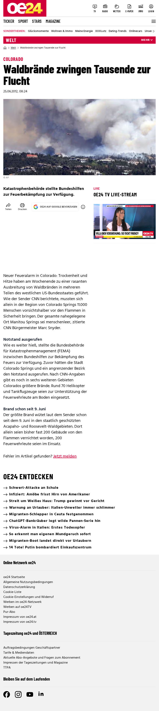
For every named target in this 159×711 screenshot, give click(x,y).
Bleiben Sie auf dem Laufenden (26, 678)
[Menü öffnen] (153, 21)
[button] (100, 232)
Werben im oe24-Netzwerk (22, 602)
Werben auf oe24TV (17, 607)
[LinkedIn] (41, 694)
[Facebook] (6, 694)
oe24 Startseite (14, 577)
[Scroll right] (154, 31)
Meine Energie (84, 31)
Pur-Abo (9, 612)
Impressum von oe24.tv (19, 622)
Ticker (8, 21)
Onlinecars (135, 31)
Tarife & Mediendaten (18, 652)
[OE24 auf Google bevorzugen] (83, 206)
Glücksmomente (38, 31)
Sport (23, 21)
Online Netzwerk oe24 (19, 562)
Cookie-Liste (12, 592)
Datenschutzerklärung (19, 587)
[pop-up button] (142, 232)
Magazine (53, 21)
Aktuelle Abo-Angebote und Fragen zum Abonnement (41, 657)
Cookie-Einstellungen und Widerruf (28, 597)
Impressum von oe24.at (19, 617)
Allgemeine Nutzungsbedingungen (28, 582)
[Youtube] (29, 694)
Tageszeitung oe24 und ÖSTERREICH (30, 633)
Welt (11, 40)
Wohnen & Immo (62, 31)
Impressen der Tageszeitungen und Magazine (35, 662)
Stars (37, 21)
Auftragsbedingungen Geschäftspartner (31, 648)
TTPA (7, 667)
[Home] (5, 47)
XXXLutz (100, 31)
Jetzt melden (65, 456)
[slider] (114, 232)
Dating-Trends (117, 31)
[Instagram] (18, 694)
